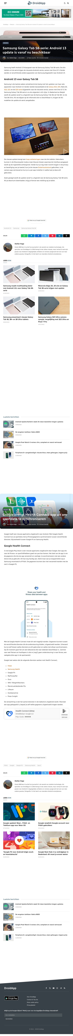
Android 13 (7, 228)
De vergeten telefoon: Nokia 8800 (27, 432)
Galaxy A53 (53, 87)
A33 (59, 87)
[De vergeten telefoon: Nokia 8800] (8, 434)
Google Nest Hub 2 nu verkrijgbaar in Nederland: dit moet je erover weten (53, 853)
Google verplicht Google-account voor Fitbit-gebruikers (53, 824)
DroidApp (5, 24)
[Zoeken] (68, 3)
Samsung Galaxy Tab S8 (28, 228)
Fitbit (10, 666)
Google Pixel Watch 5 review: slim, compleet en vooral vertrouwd (38, 442)
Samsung (16, 228)
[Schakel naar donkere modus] (64, 3)
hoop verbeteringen (33, 159)
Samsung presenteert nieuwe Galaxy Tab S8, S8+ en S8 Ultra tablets (18, 318)
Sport (39, 765)
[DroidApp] (36, 3)
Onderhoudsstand (44, 167)
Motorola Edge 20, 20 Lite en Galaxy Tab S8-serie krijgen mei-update (53, 287)
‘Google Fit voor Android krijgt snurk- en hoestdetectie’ (18, 853)
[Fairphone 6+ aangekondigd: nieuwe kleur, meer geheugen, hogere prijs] (8, 455)
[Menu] (5, 3)
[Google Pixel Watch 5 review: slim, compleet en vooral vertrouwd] (8, 444)
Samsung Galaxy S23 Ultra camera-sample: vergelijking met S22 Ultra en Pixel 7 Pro (53, 319)
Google (12, 765)
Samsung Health (14, 669)
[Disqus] (36, 355)
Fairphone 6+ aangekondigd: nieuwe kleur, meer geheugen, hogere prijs (41, 453)
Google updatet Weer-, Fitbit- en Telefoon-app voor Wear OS (16, 824)
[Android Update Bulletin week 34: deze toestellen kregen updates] (8, 424)
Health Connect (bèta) (25, 711)
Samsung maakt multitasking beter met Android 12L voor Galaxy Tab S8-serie (18, 288)
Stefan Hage (13, 58)
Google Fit (20, 765)
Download (64, 714)
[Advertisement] (36, 109)
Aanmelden (9, 1019)
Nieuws (12, 24)
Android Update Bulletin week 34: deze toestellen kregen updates (39, 422)
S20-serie (18, 89)
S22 (5, 89)
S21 (9, 89)
